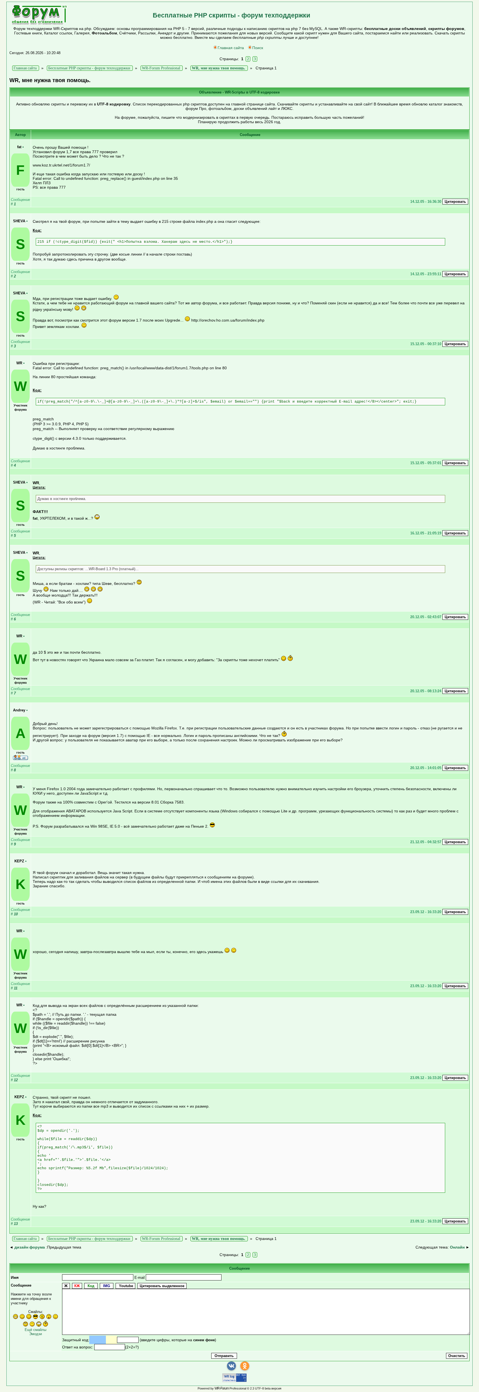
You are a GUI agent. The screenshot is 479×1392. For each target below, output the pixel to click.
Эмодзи (35, 1334)
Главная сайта (231, 48)
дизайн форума (29, 1247)
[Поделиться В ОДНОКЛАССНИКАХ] (244, 1366)
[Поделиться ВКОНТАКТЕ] (231, 1366)
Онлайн (457, 1247)
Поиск (257, 48)
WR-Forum (222, 1388)
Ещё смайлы (35, 1330)
